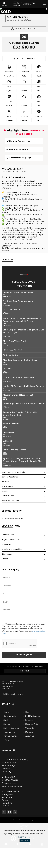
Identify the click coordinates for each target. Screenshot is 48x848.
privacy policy (32, 820)
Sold (5, 720)
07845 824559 (11, 780)
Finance (29, 720)
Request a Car (32, 724)
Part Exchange (10, 736)
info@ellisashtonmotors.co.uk (13, 786)
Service (6, 724)
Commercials (9, 716)
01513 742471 (10, 777)
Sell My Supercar (33, 716)
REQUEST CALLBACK (26, 58)
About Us (29, 736)
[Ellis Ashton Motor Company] (24, 3)
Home (6, 712)
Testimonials (9, 732)
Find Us (6, 740)
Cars (27, 712)
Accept (24, 840)
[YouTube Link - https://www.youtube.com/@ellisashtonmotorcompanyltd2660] (15, 812)
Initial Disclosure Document (12, 694)
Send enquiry (24, 655)
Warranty (29, 728)
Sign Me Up (24, 671)
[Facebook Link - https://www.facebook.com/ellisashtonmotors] (4, 812)
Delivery (29, 732)
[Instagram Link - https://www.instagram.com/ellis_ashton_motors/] (9, 812)
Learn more (24, 837)
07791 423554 (10, 783)
